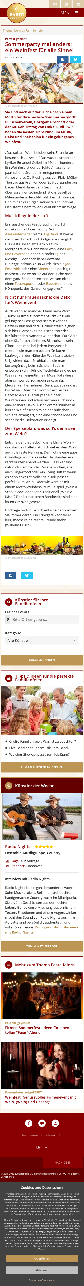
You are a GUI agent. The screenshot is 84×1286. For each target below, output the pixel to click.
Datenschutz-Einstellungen (42, 1280)
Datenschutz (53, 1135)
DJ (57, 253)
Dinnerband (47, 268)
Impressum (30, 1135)
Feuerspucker (26, 283)
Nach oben (63, 1162)
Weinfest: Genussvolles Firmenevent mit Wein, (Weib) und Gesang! (40, 1099)
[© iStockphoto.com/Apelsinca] (42, 545)
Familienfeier (23, 30)
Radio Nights (17, 846)
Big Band (51, 234)
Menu (67, 12)
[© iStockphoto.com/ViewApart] (42, 83)
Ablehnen (42, 1270)
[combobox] (44, 619)
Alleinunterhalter (18, 234)
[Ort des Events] (44, 619)
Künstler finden (42, 660)
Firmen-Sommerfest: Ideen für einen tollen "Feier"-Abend (37, 1030)
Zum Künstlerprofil (42, 946)
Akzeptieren (42, 1258)
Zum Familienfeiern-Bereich (42, 767)
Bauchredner (56, 283)
